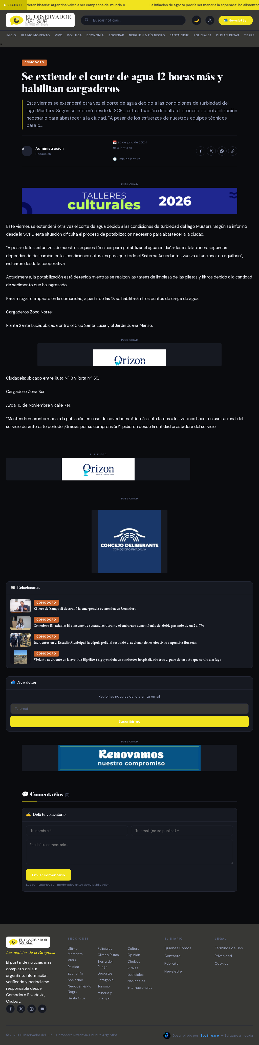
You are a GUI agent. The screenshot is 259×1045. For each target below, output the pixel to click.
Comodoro (34, 62)
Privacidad (223, 956)
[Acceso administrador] (209, 20)
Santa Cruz (179, 35)
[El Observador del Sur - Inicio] (40, 20)
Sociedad (116, 35)
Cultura (133, 948)
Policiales (202, 35)
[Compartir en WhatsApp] (222, 151)
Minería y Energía (105, 995)
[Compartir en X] (211, 151)
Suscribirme (129, 721)
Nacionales (136, 981)
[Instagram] (31, 1008)
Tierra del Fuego (105, 964)
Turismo (104, 986)
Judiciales (135, 975)
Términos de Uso (229, 948)
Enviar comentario (48, 875)
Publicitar (172, 963)
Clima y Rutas (227, 35)
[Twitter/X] (21, 1008)
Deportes (105, 973)
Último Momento (35, 35)
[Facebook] (10, 1008)
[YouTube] (42, 1008)
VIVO (58, 35)
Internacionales (139, 987)
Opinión (133, 955)
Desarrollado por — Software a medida (212, 1035)
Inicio (11, 35)
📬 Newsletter (236, 20)
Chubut (133, 961)
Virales (132, 968)
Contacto (172, 956)
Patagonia (106, 980)
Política (74, 35)
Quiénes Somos (177, 948)
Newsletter (173, 971)
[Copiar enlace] (232, 151)
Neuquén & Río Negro (147, 35)
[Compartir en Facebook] (200, 151)
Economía (95, 35)
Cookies (221, 963)
